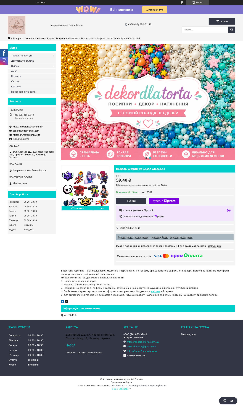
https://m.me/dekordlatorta (26, 135)
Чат (231, 400)
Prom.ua (138, 379)
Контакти (16, 86)
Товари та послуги (23, 38)
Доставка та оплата (22, 60)
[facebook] (62, 302)
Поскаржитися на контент (124, 385)
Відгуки (15, 65)
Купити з (158, 200)
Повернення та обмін (23, 91)
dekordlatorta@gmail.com (26, 130)
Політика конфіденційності (152, 385)
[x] (66, 302)
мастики (155, 291)
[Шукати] (231, 30)
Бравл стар (87, 38)
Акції (14, 71)
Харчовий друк (45, 38)
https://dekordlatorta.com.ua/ (28, 126)
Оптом (15, 81)
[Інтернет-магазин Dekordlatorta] (16, 33)
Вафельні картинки (67, 38)
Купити (131, 200)
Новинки (16, 76)
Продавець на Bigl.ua (121, 382)
